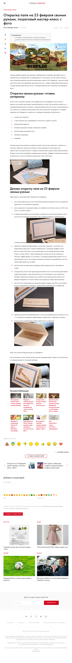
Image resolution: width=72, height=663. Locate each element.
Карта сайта (36, 651)
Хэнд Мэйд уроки (10, 10)
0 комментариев (62, 452)
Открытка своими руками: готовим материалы (31, 37)
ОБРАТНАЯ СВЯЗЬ (33, 622)
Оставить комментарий (36, 456)
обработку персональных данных (53, 506)
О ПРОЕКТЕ (10, 622)
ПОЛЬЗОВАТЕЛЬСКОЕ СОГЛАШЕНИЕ (54, 622)
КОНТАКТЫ (21, 622)
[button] (5, 465)
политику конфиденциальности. (19, 508)
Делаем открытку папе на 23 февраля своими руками (33, 39)
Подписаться (51, 602)
